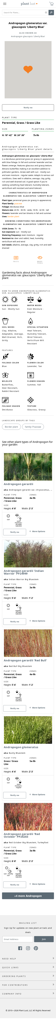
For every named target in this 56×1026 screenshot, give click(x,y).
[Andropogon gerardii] (28, 490)
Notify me (28, 107)
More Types (40, 262)
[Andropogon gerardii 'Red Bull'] (28, 666)
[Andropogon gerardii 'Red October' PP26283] (28, 842)
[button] (46, 12)
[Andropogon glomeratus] (28, 753)
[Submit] (51, 12)
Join (44, 939)
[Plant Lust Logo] (29, 4)
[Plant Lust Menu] (5, 4)
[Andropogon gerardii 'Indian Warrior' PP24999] (28, 579)
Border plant (11, 426)
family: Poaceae (33, 426)
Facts (16, 261)
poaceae (18, 203)
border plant (13, 216)
